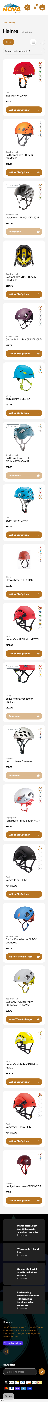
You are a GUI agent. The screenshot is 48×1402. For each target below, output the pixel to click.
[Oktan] (40, 190)
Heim (5, 23)
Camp (8, 93)
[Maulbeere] (40, 320)
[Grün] (40, 72)
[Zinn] (40, 312)
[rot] (40, 64)
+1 (40, 628)
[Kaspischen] (40, 426)
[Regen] (40, 123)
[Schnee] (40, 367)
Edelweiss (9, 758)
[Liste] (42, 42)
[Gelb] (40, 624)
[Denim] (40, 135)
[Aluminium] (40, 430)
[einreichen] (42, 1371)
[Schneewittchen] (40, 556)
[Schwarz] (40, 68)
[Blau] (40, 611)
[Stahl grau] (40, 186)
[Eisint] (40, 371)
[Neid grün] (40, 198)
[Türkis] (40, 552)
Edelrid (8, 396)
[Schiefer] (40, 127)
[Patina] (40, 324)
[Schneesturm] (40, 194)
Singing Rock (11, 818)
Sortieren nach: (11, 51)
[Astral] (40, 316)
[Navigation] (42, 7)
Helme (12, 23)
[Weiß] (40, 76)
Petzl (8, 636)
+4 (40, 868)
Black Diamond (12, 152)
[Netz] (33, 42)
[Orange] (40, 131)
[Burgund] (40, 1154)
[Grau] (40, 80)
